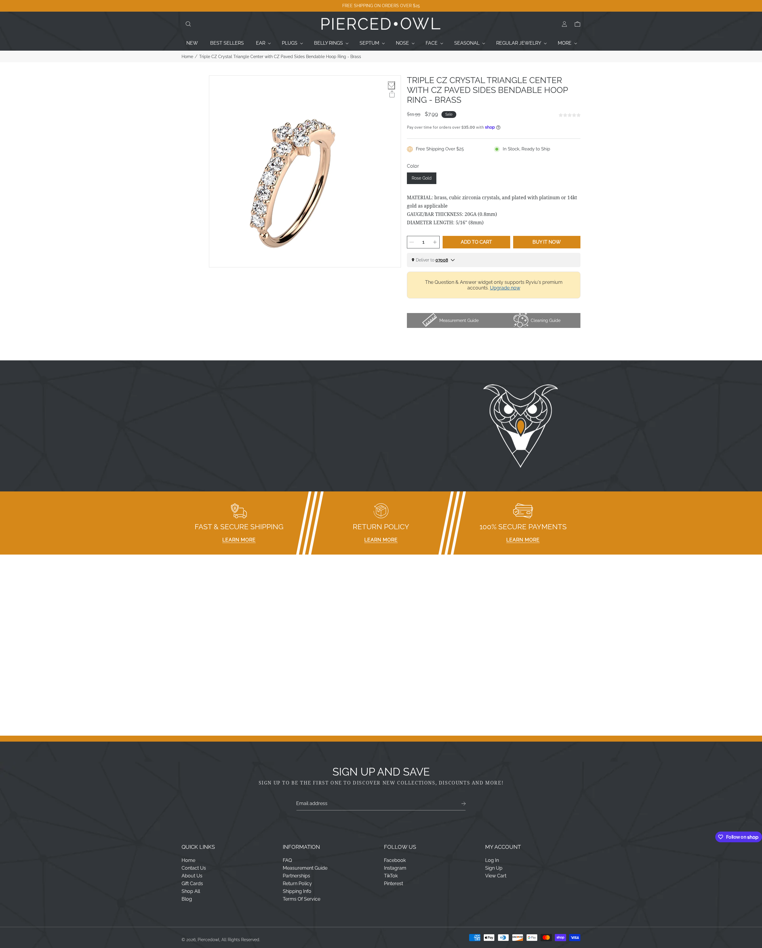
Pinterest (393, 883)
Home (187, 56)
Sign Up (493, 868)
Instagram (395, 868)
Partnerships (296, 876)
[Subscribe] (463, 804)
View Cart (495, 876)
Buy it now (547, 242)
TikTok (391, 876)
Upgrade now (505, 288)
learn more (239, 540)
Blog (187, 899)
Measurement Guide (305, 868)
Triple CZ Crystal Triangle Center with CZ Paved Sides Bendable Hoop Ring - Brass (280, 56)
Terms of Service (301, 899)
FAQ (287, 860)
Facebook (395, 860)
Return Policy (297, 883)
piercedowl (208, 939)
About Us (192, 876)
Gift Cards (192, 883)
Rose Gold (422, 178)
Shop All (191, 891)
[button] (188, 24)
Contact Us (194, 868)
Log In (492, 860)
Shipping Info (297, 891)
